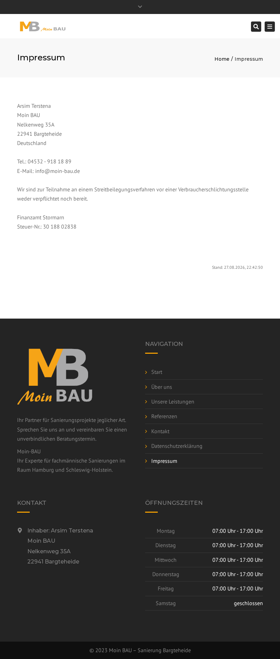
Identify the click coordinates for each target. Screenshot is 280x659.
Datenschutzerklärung (176, 445)
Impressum (164, 460)
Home (221, 59)
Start (156, 371)
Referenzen (164, 416)
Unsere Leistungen (172, 401)
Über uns (161, 386)
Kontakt (160, 431)
